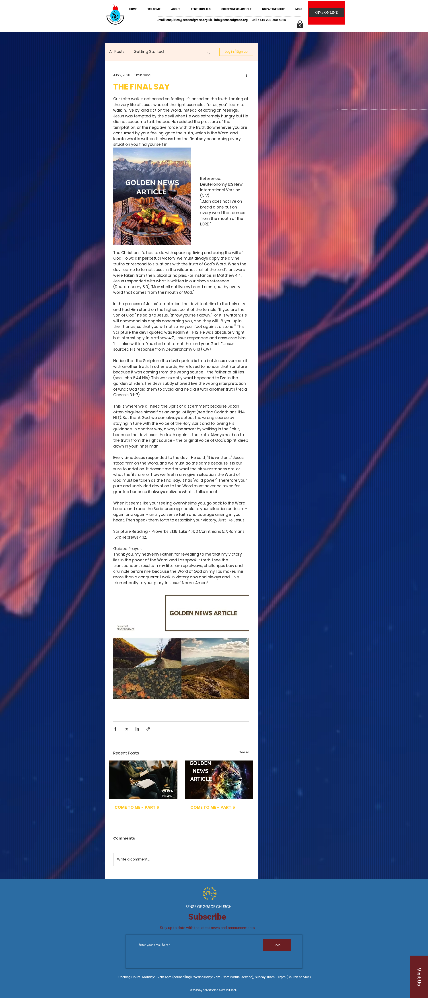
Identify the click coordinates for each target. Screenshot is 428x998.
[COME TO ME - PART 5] (219, 779)
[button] (300, 24)
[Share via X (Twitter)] (126, 729)
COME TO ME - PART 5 (212, 807)
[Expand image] (152, 196)
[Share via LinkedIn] (137, 729)
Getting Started (149, 51)
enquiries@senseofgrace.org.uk (189, 20)
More (177, 51)
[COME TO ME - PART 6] (143, 779)
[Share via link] (148, 729)
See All (244, 752)
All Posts (117, 51)
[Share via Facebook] (115, 729)
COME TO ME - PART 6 (137, 807)
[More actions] (246, 75)
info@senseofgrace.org (231, 20)
